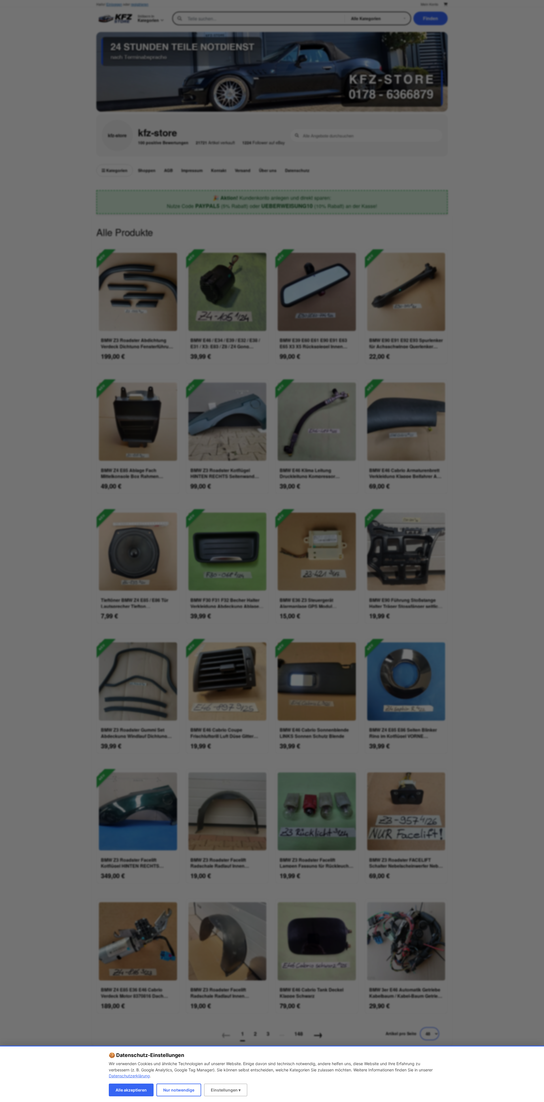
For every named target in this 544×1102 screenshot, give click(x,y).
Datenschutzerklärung (129, 1075)
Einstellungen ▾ (226, 1090)
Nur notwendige (178, 1090)
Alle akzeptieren (131, 1090)
